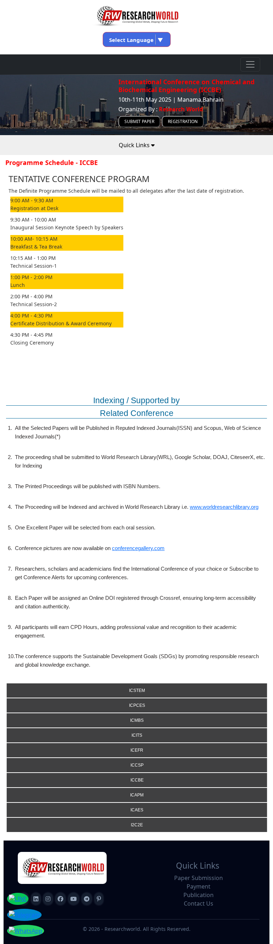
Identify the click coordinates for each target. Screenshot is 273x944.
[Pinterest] (99, 899)
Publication (198, 895)
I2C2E (137, 824)
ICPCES (137, 705)
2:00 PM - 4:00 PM (31, 296)
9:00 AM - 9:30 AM (31, 200)
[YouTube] (73, 899)
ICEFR (136, 750)
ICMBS (137, 720)
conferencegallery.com (138, 548)
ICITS (137, 735)
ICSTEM (137, 690)
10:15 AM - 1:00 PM (33, 258)
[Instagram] (48, 899)
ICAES (136, 809)
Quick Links (135, 145)
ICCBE (137, 780)
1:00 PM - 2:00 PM (31, 277)
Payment (198, 886)
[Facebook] (60, 899)
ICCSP (137, 765)
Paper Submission (198, 878)
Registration (183, 121)
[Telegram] (87, 899)
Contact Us (198, 903)
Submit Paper (139, 121)
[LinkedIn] (36, 899)
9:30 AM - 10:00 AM (33, 219)
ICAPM (137, 795)
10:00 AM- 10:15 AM (34, 238)
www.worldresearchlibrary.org (224, 507)
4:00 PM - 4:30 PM (31, 315)
